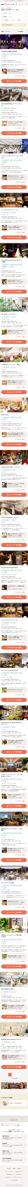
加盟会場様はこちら (11, 1174)
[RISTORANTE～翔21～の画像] (14, 979)
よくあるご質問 (14, 1180)
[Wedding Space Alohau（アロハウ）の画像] (14, 1029)
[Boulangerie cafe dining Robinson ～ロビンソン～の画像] (14, 712)
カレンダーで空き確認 (15, 81)
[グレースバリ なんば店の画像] (14, 873)
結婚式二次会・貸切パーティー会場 (8, 1125)
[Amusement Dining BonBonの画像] (14, 558)
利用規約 (14, 1168)
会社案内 (9, 1168)
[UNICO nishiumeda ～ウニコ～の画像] (14, 507)
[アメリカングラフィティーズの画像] (14, 200)
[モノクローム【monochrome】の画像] (14, 660)
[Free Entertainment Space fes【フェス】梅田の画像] (14, 250)
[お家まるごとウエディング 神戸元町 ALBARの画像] (14, 925)
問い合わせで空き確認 (15, 133)
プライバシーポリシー (9, 1171)
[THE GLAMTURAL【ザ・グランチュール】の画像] (14, 94)
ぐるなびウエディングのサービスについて (14, 1177)
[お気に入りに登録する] (25, 49)
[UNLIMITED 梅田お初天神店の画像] (14, 41)
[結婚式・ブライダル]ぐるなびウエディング (10, 1123)
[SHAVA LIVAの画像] (14, 405)
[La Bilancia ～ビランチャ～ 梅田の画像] (14, 354)
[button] (14, 1137)
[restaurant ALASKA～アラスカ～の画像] (14, 457)
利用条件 (19, 1168)
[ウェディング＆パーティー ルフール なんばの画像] (14, 146)
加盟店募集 (18, 1174)
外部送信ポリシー (19, 1171)
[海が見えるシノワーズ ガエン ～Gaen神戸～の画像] (14, 819)
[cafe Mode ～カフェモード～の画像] (14, 304)
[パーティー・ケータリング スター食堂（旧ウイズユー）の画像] (14, 764)
